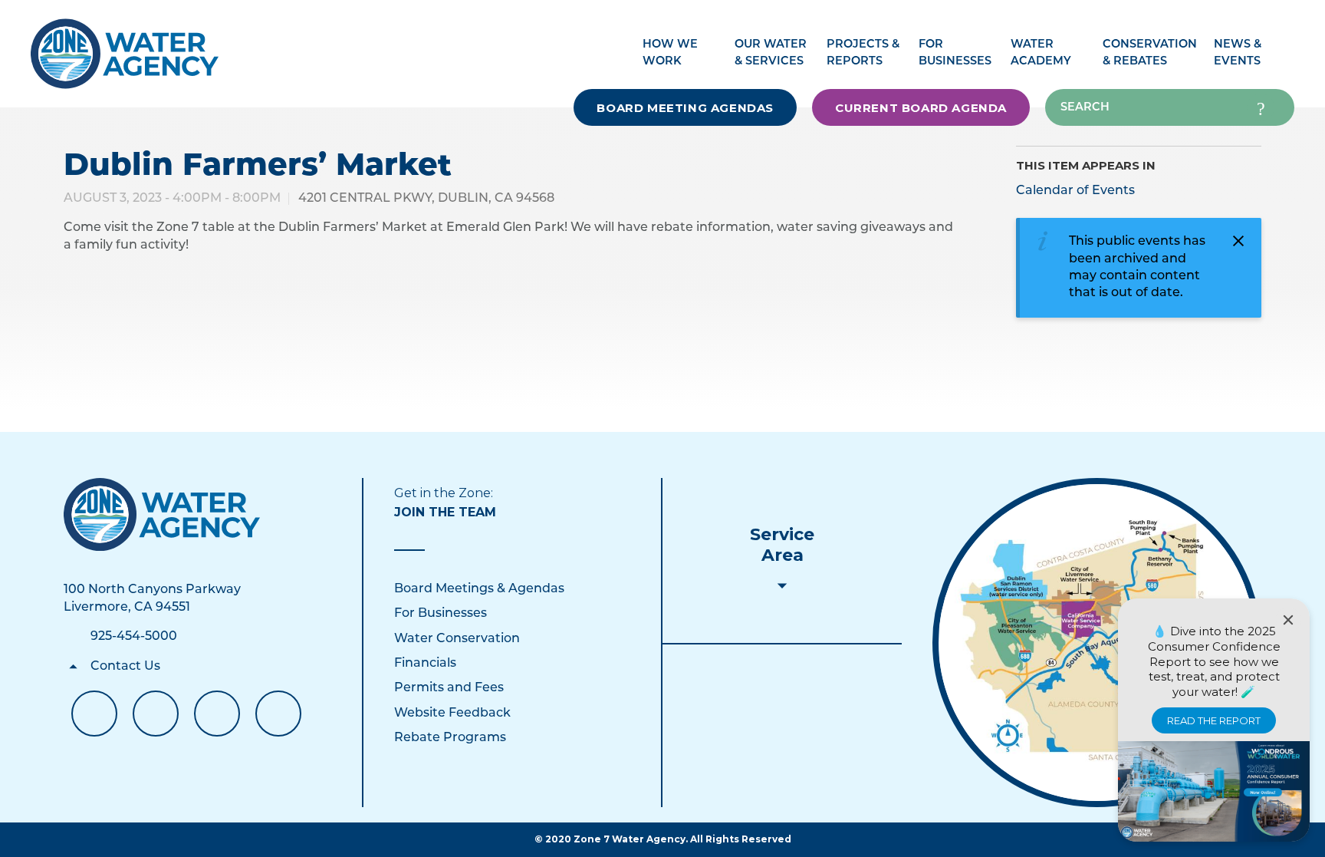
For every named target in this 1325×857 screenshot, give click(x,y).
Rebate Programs (450, 738)
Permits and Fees (449, 688)
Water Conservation (457, 639)
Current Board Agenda (921, 108)
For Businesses (440, 614)
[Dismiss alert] (1238, 241)
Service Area (782, 545)
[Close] (1288, 620)
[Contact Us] (162, 514)
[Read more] (1096, 642)
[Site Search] (1260, 107)
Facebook (94, 714)
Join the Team (445, 512)
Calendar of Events (1075, 191)
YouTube (156, 714)
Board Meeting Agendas (685, 108)
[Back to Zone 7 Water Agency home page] (125, 45)
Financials (425, 664)
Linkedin (217, 714)
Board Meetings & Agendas (479, 589)
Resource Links (278, 714)
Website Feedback (452, 713)
